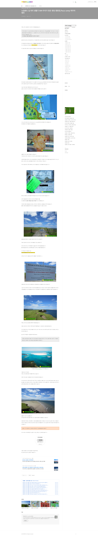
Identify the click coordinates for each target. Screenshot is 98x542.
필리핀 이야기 (67, 59)
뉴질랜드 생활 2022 (68, 49)
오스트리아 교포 (71, 136)
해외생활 (66, 134)
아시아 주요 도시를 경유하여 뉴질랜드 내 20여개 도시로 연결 (33, 468)
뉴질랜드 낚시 (67, 126)
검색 (73, 2)
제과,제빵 (66, 55)
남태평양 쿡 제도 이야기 (68, 71)
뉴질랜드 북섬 (67, 121)
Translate (73, 27)
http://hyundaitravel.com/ (27, 458)
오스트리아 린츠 (67, 128)
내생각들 (66, 30)
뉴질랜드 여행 (72, 133)
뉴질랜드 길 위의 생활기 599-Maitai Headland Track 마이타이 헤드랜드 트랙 (34, 494)
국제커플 (73, 144)
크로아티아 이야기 (67, 65)
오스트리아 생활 (67, 123)
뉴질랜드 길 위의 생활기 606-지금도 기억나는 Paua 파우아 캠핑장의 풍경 (34, 486)
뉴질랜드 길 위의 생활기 (68, 144)
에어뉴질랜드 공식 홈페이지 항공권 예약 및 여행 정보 (33, 467)
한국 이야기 (67, 70)
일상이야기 (66, 31)
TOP (76, 534)
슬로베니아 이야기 (67, 66)
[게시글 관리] (26, 475)
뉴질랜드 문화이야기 (72, 121)
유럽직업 (71, 128)
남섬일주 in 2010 (67, 43)
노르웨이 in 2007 (67, 56)
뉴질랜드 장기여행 (67, 119)
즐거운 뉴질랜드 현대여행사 (28, 460)
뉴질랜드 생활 (72, 123)
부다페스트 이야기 (67, 69)
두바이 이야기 (67, 61)
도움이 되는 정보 (67, 73)
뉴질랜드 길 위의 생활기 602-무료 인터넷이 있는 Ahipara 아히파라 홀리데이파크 (35, 490)
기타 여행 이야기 (67, 58)
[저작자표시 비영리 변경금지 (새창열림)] (33, 475)
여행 (68, 139)
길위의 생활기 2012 (68, 45)
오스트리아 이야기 (67, 38)
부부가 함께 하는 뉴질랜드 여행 (69, 118)
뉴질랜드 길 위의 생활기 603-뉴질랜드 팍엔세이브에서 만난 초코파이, (33, 488)
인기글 (69, 86)
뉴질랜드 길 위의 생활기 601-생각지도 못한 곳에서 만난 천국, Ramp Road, (34, 491)
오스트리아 (66, 35)
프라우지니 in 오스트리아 (28, 516)
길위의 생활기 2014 (68, 47)
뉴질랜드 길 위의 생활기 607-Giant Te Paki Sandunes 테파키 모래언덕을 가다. (35, 485)
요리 (65, 53)
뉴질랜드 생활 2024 (68, 51)
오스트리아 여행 (67, 36)
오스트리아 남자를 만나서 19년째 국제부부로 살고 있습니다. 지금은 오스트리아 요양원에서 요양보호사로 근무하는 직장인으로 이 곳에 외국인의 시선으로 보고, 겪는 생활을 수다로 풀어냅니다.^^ (38, 518)
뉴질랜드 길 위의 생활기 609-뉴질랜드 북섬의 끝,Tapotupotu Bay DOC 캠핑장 (35, 482)
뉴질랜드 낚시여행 (67, 133)
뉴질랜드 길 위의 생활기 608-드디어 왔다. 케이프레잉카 (31, 483)
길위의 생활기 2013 (29, 480)
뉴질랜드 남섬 (71, 126)
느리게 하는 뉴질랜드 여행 (71, 124)
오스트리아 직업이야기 (68, 39)
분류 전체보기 (67, 28)
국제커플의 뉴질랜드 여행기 (69, 129)
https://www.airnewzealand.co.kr (28, 465)
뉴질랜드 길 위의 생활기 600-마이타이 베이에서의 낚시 (31, 492)
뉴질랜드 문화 (70, 134)
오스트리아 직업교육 (68, 116)
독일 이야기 (67, 63)
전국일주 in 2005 (67, 42)
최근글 (66, 86)
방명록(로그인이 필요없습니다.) (30, 6)
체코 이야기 (67, 62)
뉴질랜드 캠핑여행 (67, 137)
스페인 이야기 (67, 67)
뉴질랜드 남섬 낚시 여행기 (68, 141)
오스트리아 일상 (73, 137)
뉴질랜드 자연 (67, 136)
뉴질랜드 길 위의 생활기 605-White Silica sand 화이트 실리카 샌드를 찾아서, (34, 487)
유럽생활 (66, 139)
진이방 (40, 6)
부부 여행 (66, 124)
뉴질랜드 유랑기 (67, 142)
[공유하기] (25, 475)
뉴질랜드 (24, 480)
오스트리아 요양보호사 (68, 131)
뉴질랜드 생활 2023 (68, 50)
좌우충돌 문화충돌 (67, 33)
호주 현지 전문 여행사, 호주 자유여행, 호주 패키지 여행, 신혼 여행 (34, 461)
